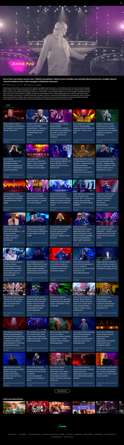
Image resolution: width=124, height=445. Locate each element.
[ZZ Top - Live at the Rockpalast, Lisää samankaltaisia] (107, 407)
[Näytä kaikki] (62, 407)
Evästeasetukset (56, 437)
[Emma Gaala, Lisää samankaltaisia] (84, 407)
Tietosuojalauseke (34, 434)
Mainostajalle (88, 434)
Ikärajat (62, 434)
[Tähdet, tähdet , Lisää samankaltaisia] (60, 407)
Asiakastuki (78, 434)
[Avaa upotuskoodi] (120, 8)
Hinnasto (69, 434)
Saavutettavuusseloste (50, 434)
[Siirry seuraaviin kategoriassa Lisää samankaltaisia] (121, 407)
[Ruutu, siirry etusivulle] (62, 426)
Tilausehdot (23, 434)
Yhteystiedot (98, 434)
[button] (62, 41)
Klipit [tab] (8, 105)
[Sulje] (121, 3)
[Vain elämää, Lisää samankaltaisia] (14, 407)
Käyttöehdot (12, 434)
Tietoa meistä (68, 437)
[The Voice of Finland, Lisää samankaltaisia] (37, 407)
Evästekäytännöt (110, 434)
